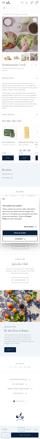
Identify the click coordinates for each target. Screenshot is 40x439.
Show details (28, 227)
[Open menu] (3, 2)
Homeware (5, 14)
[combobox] (20, 401)
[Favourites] (22, 2)
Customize (19, 239)
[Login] (27, 2)
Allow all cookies (20, 233)
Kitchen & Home (16, 14)
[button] (20, 78)
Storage (24, 14)
